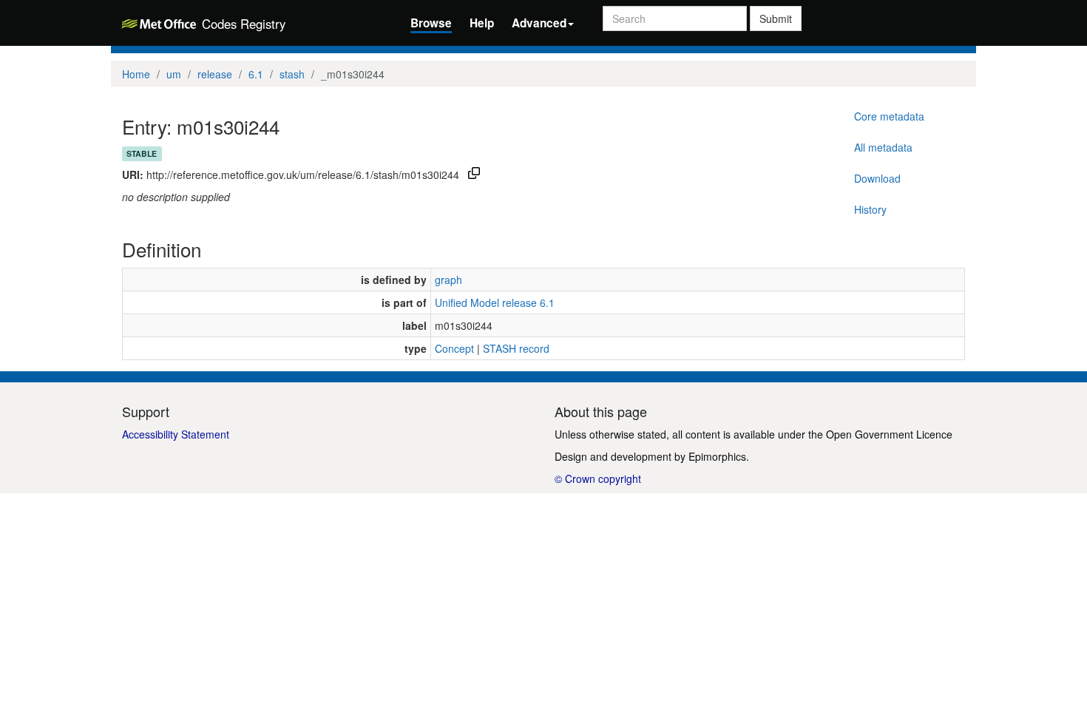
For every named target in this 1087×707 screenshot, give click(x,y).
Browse (431, 23)
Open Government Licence (889, 434)
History (870, 209)
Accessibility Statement (175, 434)
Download (877, 178)
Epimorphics (717, 456)
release (214, 74)
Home (136, 74)
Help (482, 23)
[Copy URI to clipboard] (474, 174)
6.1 (255, 74)
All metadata (883, 147)
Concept (454, 348)
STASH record (516, 348)
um (173, 74)
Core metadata (889, 116)
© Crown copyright (598, 478)
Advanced (539, 23)
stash (292, 74)
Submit (775, 18)
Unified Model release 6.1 (495, 302)
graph (448, 279)
